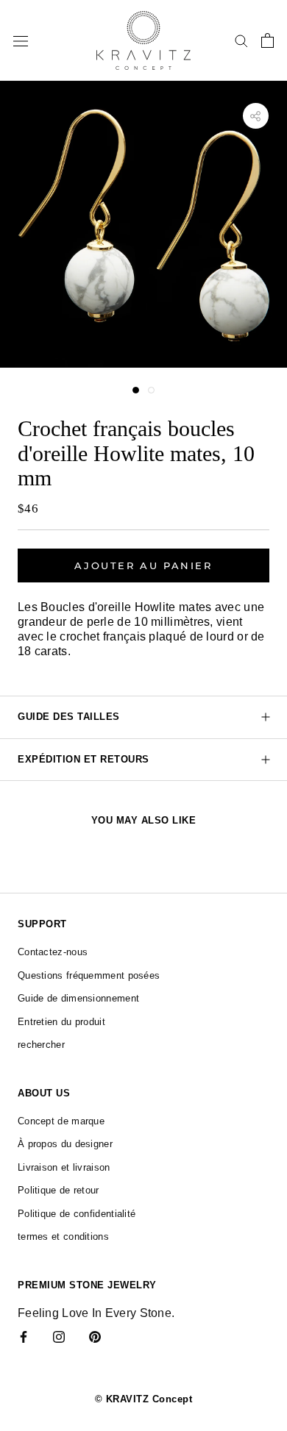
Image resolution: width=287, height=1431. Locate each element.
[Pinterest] (95, 1336)
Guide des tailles (69, 716)
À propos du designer (65, 1143)
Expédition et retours (83, 759)
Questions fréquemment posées (89, 975)
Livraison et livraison (64, 1167)
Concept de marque (61, 1121)
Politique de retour (58, 1190)
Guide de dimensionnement (78, 998)
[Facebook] (23, 1336)
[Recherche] (241, 40)
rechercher (41, 1044)
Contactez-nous (53, 951)
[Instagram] (59, 1336)
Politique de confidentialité (76, 1213)
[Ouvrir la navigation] (20, 40)
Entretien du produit (61, 1021)
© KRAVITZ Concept (144, 1399)
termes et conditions (63, 1236)
